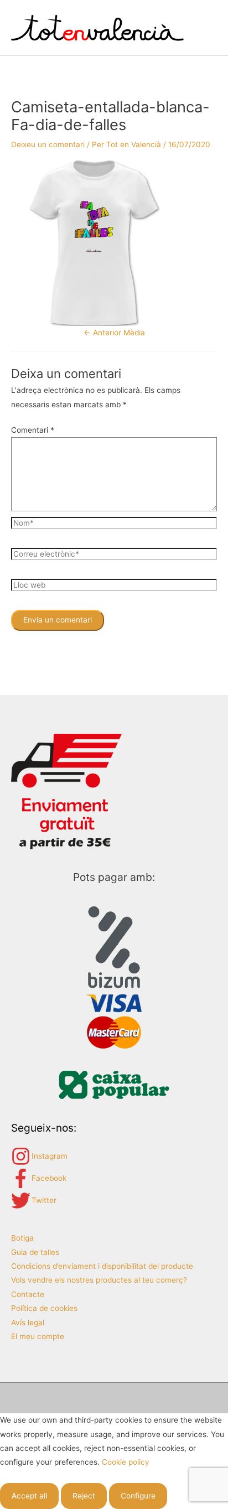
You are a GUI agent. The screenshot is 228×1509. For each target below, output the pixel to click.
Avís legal (27, 1322)
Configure (138, 1495)
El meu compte (37, 1336)
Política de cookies (44, 1308)
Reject (83, 1495)
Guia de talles (35, 1252)
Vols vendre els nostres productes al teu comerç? (99, 1279)
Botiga (22, 1237)
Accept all (29, 1495)
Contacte (27, 1294)
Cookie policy (125, 1462)
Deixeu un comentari (48, 144)
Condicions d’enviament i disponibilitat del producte (102, 1266)
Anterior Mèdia (114, 332)
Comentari (32, 430)
